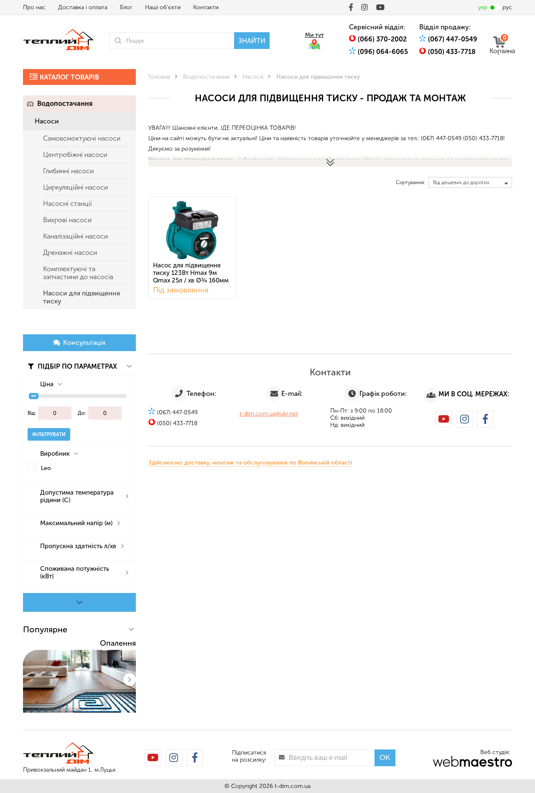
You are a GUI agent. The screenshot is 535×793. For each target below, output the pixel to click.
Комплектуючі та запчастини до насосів (78, 273)
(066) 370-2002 (382, 39)
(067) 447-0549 (452, 39)
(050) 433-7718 (452, 52)
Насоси (47, 121)
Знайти (251, 41)
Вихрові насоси (67, 220)
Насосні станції (67, 204)
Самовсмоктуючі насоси (81, 138)
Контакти (206, 7)
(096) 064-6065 (383, 52)
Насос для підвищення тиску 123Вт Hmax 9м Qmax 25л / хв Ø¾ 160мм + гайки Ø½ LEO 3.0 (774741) (191, 273)
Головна (159, 76)
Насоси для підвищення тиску (81, 297)
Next (129, 679)
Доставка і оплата (82, 7)
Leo (46, 468)
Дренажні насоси (70, 253)
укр (482, 7)
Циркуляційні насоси (75, 187)
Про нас (34, 7)
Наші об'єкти (163, 7)
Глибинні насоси (68, 171)
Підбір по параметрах (76, 366)
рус (507, 7)
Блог (126, 7)
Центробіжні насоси (75, 155)
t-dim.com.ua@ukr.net (268, 413)
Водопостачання (64, 104)
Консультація (84, 342)
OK (385, 757)
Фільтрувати (49, 434)
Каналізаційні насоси (75, 236)
